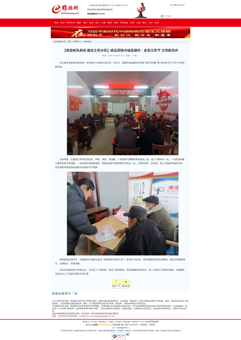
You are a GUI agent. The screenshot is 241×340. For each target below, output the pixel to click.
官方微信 (167, 16)
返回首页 (126, 286)
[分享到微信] (66, 293)
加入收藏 (173, 5)
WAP (142, 322)
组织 (85, 22)
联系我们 (118, 322)
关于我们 (94, 322)
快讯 (63, 22)
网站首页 (86, 322)
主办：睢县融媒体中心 (120, 328)
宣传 (91, 22)
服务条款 (102, 322)
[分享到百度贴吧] (69, 293)
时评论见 (71, 22)
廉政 (79, 22)
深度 (132, 22)
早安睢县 (124, 22)
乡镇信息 (87, 41)
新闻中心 (77, 41)
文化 (151, 22)
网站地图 (127, 322)
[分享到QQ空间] (56, 293)
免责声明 (135, 322)
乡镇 (104, 22)
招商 (116, 22)
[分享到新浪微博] (60, 293)
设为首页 (181, 5)
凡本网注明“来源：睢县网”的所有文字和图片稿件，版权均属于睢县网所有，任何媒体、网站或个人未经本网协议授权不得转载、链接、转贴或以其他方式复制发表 (120, 331)
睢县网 (147, 322)
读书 (157, 22)
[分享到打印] (76, 293)
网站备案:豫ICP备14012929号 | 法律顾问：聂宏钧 (134, 325)
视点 (145, 22)
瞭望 (110, 22)
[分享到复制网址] (72, 293)
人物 (138, 22)
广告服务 (110, 322)
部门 (97, 22)
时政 (56, 22)
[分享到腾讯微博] (63, 293)
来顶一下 (116, 286)
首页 (69, 41)
